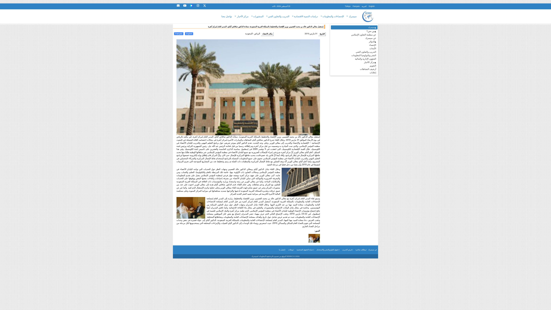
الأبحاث (372, 48)
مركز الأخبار (369, 62)
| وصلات (291, 250)
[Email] (178, 6)
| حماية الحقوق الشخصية (305, 250)
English (189, 33)
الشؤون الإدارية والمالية (365, 58)
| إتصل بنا (282, 250)
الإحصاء (372, 45)
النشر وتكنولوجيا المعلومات (363, 55)
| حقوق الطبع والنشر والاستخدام (328, 250)
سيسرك (371, 27)
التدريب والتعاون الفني (366, 52)
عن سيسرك (370, 38)
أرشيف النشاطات (368, 69)
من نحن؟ (371, 31)
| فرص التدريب (347, 250)
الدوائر (372, 41)
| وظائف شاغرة (361, 250)
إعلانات (373, 72)
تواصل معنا (226, 16)
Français (178, 33)
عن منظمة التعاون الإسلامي (363, 34)
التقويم (373, 65)
